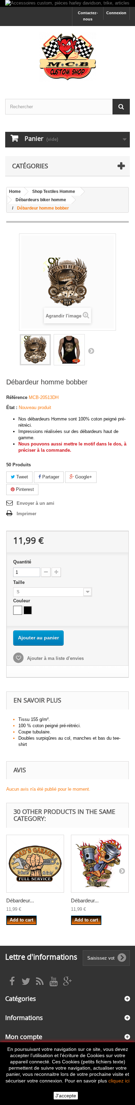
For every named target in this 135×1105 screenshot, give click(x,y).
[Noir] (28, 610)
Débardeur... (20, 900)
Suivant (91, 350)
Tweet (21, 476)
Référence (16, 397)
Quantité (22, 561)
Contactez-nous (88, 16)
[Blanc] (17, 610)
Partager (50, 476)
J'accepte (65, 1095)
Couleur (22, 600)
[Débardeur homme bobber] (35, 349)
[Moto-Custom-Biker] (67, 56)
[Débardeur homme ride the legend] (100, 864)
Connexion (116, 13)
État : (11, 407)
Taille (19, 582)
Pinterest (24, 489)
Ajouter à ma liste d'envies (55, 658)
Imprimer (26, 513)
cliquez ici (118, 1080)
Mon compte (23, 1036)
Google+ (83, 476)
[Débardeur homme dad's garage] (35, 864)
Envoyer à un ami (35, 503)
